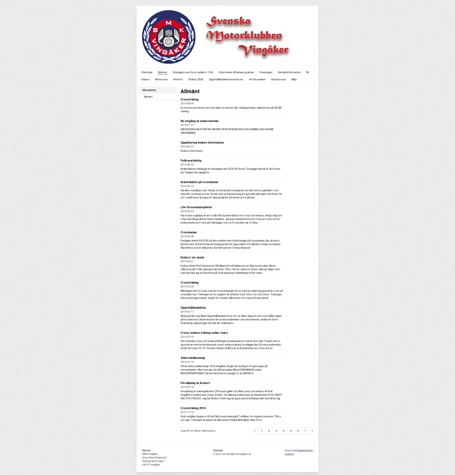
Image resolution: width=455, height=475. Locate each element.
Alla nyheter (149, 90)
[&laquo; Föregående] (254, 430)
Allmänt (148, 96)
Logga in (289, 454)
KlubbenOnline (305, 450)
